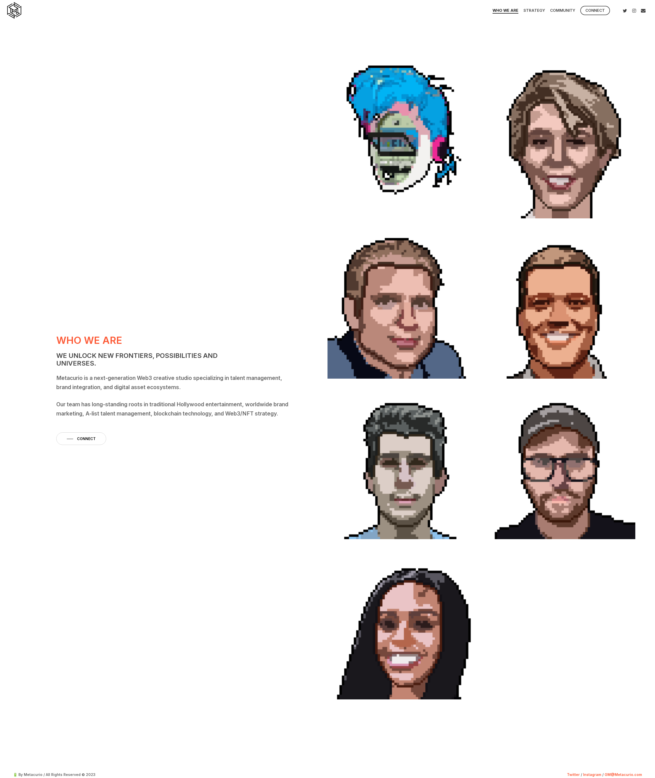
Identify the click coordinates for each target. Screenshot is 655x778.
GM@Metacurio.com (623, 774)
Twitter (573, 774)
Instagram (592, 774)
